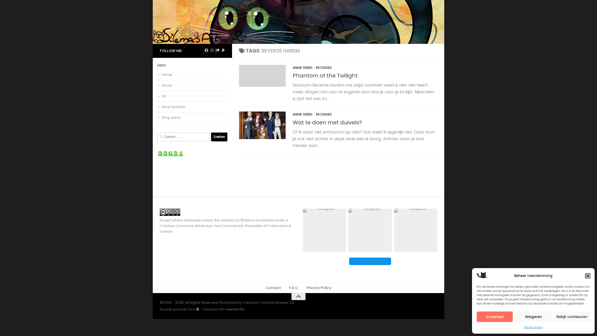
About (167, 85)
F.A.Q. (293, 287)
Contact (273, 287)
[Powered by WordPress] (197, 309)
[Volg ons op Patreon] (217, 50)
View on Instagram (372, 261)
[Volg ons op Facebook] (206, 50)
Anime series (302, 67)
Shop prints (171, 117)
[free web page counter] (170, 155)
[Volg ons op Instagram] (212, 50)
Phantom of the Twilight (325, 75)
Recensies (324, 67)
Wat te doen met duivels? (327, 122)
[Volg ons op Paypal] (223, 50)
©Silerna (247, 220)
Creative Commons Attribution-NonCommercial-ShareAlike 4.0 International (225, 225)
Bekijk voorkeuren (571, 316)
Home (167, 74)
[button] (587, 275)
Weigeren (533, 316)
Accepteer (495, 316)
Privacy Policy (533, 327)
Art (164, 96)
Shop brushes (173, 106)
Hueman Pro (235, 309)
